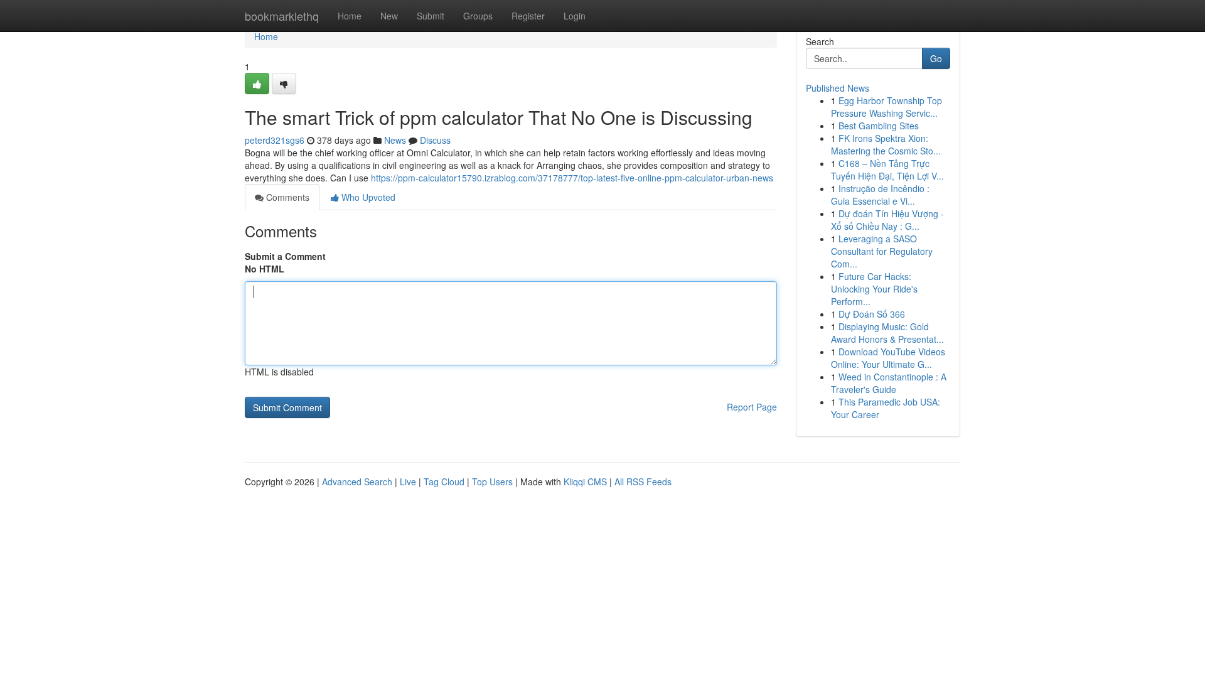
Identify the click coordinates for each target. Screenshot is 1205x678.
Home (350, 15)
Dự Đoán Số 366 (871, 314)
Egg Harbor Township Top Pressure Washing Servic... (886, 106)
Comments (286, 197)
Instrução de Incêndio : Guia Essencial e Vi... (880, 194)
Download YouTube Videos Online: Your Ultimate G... (888, 357)
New (389, 15)
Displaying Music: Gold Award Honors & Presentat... (887, 332)
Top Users (492, 481)
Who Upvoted (367, 197)
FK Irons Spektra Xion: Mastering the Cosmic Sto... (886, 144)
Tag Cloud (444, 481)
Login (575, 15)
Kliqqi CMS (585, 481)
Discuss (435, 140)
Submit (430, 15)
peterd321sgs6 (274, 140)
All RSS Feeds (643, 481)
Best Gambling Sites (878, 125)
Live (408, 481)
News (395, 140)
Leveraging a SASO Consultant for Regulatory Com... (882, 251)
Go (936, 58)
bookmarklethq (282, 16)
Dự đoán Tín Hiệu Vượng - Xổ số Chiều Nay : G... (887, 219)
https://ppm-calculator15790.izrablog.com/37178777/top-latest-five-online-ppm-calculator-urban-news (572, 177)
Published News (837, 88)
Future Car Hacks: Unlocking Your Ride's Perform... (874, 289)
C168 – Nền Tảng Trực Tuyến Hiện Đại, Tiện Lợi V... (887, 169)
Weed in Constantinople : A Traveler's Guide (888, 383)
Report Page (752, 407)
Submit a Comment (285, 256)
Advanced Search (357, 481)
